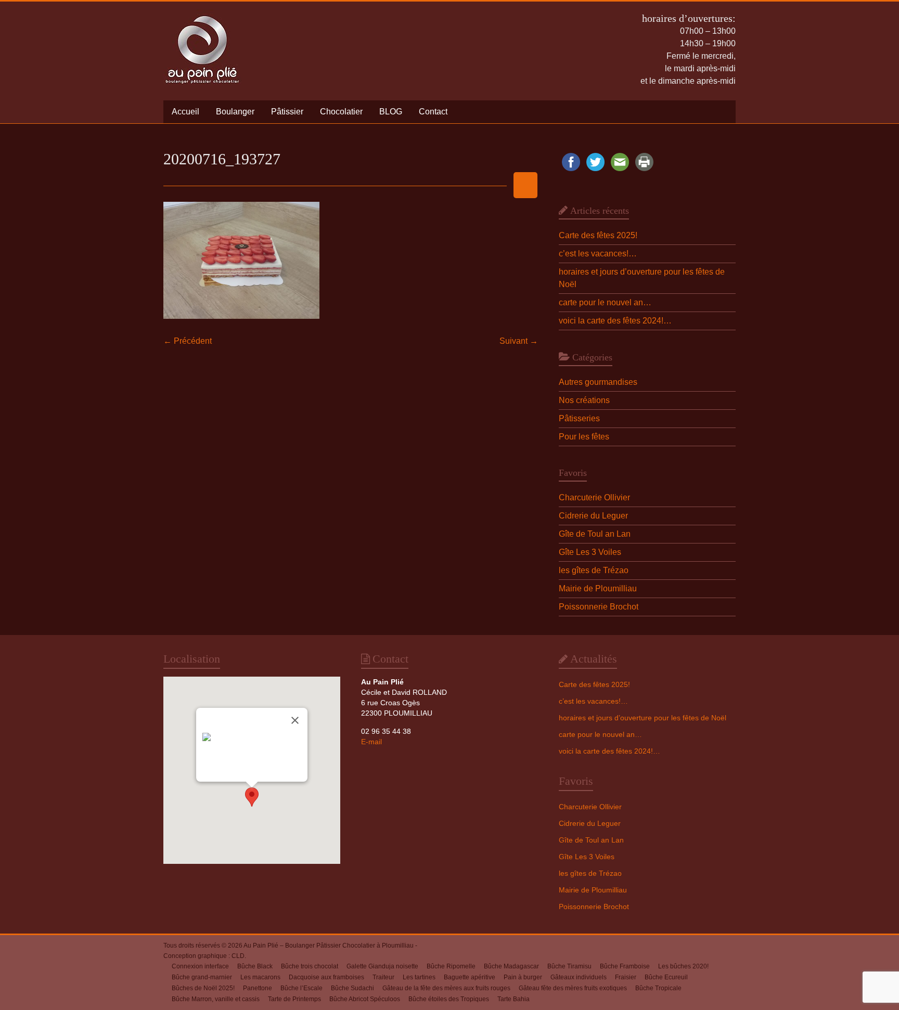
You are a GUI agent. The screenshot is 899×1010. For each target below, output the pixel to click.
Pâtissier (287, 111)
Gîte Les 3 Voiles (590, 552)
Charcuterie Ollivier (594, 497)
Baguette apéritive (469, 977)
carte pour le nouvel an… (605, 302)
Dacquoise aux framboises (326, 977)
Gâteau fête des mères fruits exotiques (573, 988)
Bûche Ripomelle (451, 966)
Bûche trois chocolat (309, 966)
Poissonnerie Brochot (598, 606)
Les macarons (260, 977)
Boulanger (235, 111)
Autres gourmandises (598, 382)
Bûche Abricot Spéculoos (364, 999)
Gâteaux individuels (578, 977)
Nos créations (584, 400)
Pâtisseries (579, 418)
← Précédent (187, 340)
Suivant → (518, 340)
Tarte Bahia (513, 999)
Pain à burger (523, 977)
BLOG (390, 111)
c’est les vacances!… (598, 253)
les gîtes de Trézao (593, 570)
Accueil (185, 111)
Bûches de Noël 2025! (203, 988)
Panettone (257, 988)
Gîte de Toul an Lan (595, 533)
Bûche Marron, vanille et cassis (216, 999)
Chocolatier (341, 111)
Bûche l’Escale (301, 988)
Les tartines (419, 977)
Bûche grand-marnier (202, 977)
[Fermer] (294, 720)
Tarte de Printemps (294, 999)
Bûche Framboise (625, 966)
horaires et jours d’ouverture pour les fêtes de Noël (642, 718)
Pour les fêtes (584, 436)
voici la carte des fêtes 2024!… (615, 320)
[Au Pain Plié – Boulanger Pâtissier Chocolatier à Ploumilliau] (202, 14)
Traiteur (383, 977)
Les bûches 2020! (683, 966)
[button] (252, 797)
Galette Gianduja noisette (382, 966)
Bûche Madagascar (511, 966)
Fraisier (625, 977)
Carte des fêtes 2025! (598, 235)
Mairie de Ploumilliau (598, 588)
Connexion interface (200, 966)
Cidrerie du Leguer (593, 515)
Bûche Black (255, 966)
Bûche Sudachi (352, 988)
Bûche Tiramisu (569, 966)
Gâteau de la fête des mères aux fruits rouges (446, 988)
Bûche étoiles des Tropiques (448, 999)
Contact (433, 111)
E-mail (371, 741)
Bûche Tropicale (658, 988)
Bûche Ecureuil (666, 977)
